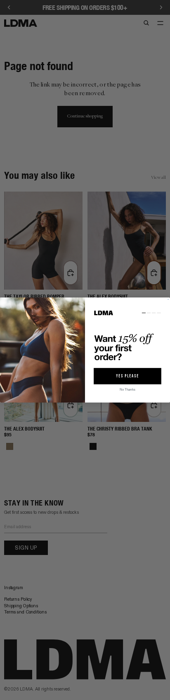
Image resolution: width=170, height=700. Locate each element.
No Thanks (127, 389)
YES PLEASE (127, 376)
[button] (127, 336)
